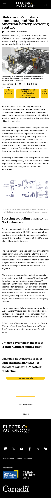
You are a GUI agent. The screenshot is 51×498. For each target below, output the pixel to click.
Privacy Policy (8, 458)
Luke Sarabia (22, 32)
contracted (7, 314)
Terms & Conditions (24, 458)
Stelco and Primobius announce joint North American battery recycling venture (25, 22)
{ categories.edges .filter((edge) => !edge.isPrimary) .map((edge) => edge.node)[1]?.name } (27, 93)
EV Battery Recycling (9, 92)
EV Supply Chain (44, 92)
